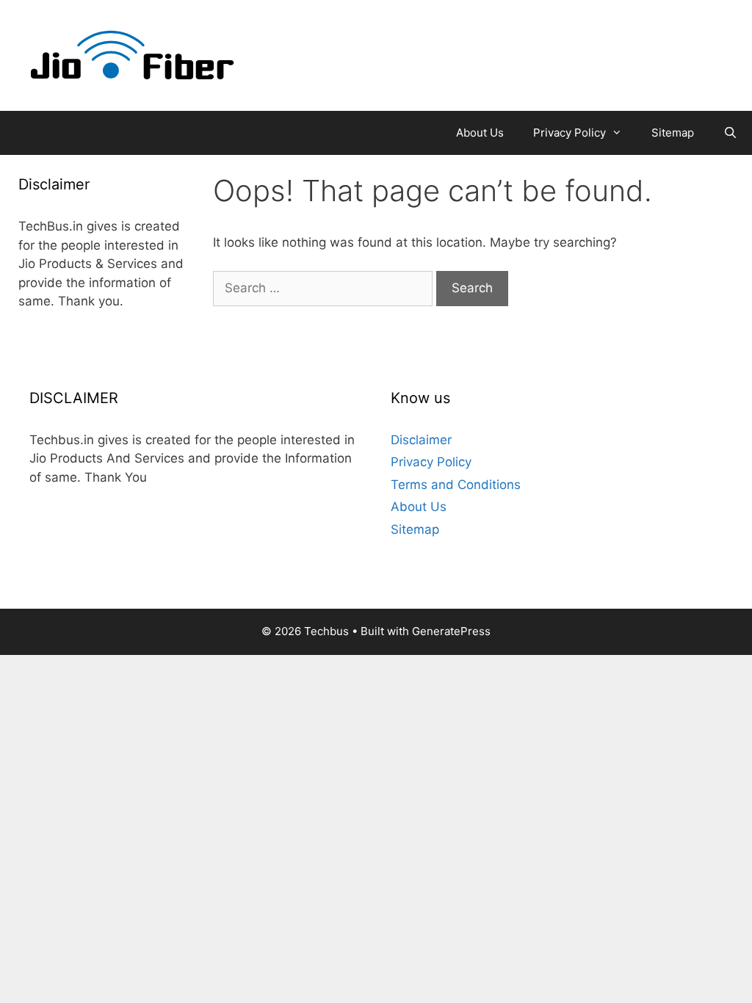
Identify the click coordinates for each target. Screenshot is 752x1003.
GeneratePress (451, 631)
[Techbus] (132, 54)
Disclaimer (421, 439)
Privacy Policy (569, 133)
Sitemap (672, 133)
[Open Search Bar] (730, 133)
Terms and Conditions (456, 484)
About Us (480, 133)
